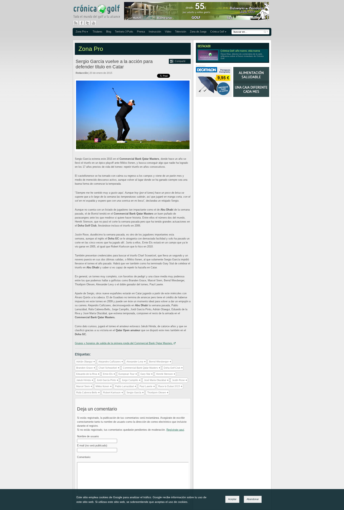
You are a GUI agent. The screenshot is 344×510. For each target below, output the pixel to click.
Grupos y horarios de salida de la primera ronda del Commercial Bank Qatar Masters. (124, 343)
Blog (108, 31)
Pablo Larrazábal (124, 386)
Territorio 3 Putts (124, 31)
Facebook (83, 23)
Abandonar (253, 499)
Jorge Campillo (130, 380)
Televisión (180, 31)
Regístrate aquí (175, 429)
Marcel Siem (83, 386)
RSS (76, 23)
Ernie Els (108, 374)
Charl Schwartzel (108, 367)
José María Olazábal (155, 380)
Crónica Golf (217, 31)
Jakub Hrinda (83, 380)
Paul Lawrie (146, 386)
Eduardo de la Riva (86, 374)
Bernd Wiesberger (159, 361)
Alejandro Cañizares (109, 361)
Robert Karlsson (112, 392)
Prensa (141, 31)
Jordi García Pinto (106, 380)
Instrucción (155, 31)
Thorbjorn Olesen (156, 392)
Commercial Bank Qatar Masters (140, 367)
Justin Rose (178, 380)
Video (168, 31)
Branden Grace (84, 367)
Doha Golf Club (172, 367)
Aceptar (232, 499)
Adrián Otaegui (84, 361)
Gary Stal (145, 374)
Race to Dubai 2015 (169, 386)
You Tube (95, 23)
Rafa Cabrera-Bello (86, 392)
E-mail (92, 445)
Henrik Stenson (164, 374)
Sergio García (133, 392)
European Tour (126, 374)
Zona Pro (81, 31)
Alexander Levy (134, 361)
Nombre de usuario (88, 436)
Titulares (97, 31)
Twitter (89, 23)
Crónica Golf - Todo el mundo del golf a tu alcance (99, 12)
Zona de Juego (198, 31)
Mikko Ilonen (102, 386)
